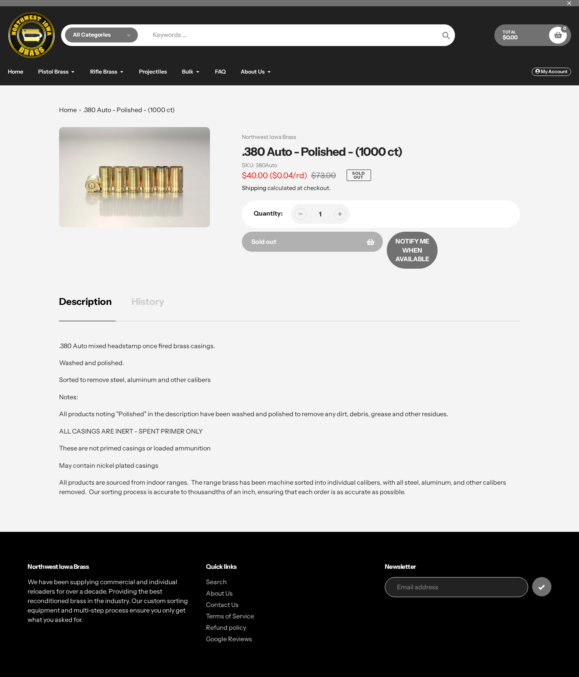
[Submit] (541, 586)
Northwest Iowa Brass (269, 136)
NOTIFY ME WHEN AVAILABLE (412, 250)
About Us (219, 593)
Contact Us (222, 605)
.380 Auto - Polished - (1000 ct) (129, 110)
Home (68, 110)
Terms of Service (230, 616)
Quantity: (268, 213)
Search (216, 582)
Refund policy (226, 627)
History (148, 301)
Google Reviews (229, 639)
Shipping (254, 188)
